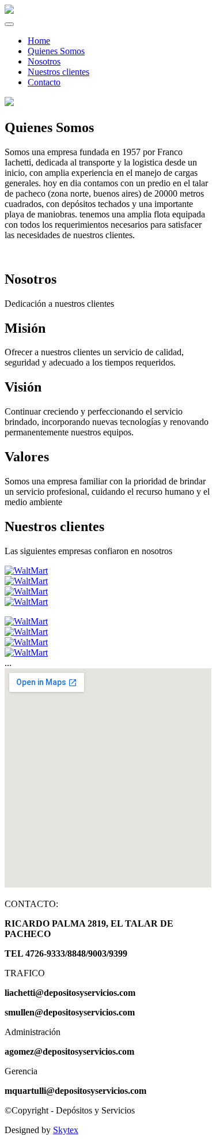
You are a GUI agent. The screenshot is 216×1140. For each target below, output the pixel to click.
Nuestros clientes (58, 72)
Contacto (44, 82)
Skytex (65, 1130)
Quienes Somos (56, 51)
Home (39, 41)
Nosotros (44, 61)
